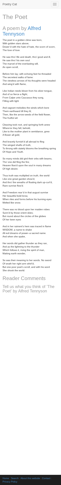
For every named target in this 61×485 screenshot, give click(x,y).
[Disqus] (30, 340)
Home (6, 478)
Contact (46, 478)
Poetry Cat (10, 4)
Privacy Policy (10, 481)
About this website (30, 478)
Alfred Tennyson (22, 31)
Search (15, 478)
